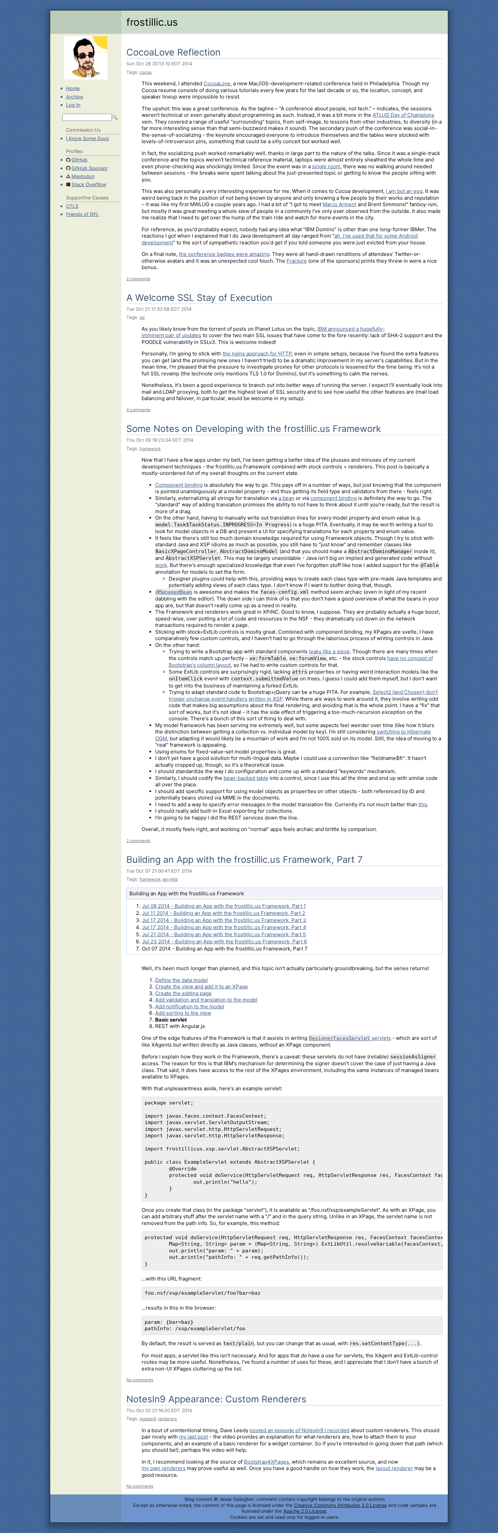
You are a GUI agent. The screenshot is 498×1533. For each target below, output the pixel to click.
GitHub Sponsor (89, 168)
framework (150, 448)
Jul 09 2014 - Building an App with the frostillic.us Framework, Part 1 (224, 906)
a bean (286, 498)
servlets (170, 879)
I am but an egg (404, 191)
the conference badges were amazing (224, 254)
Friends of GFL (82, 214)
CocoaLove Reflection (173, 52)
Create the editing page (183, 993)
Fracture (297, 261)
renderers (167, 1418)
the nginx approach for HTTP (257, 353)
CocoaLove (217, 83)
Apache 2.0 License (304, 1511)
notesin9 (148, 1418)
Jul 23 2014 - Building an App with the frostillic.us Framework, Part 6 (224, 941)
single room (326, 166)
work (161, 565)
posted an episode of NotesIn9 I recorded (299, 1430)
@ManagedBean (173, 592)
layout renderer (394, 1468)
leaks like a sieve (329, 651)
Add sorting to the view (183, 1013)
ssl (142, 317)
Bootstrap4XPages (266, 1462)
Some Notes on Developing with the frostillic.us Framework (253, 428)
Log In (73, 105)
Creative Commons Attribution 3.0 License (340, 1505)
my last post (193, 1436)
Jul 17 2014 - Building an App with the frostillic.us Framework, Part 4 (224, 927)
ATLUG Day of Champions (403, 115)
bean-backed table (246, 778)
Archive (74, 97)
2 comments (138, 278)
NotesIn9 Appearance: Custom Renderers (216, 1399)
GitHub (79, 159)
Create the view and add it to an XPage (201, 986)
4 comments (138, 409)
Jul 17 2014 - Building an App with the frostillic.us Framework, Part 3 (224, 920)
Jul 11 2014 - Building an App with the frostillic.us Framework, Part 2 (223, 913)
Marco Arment (339, 204)
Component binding (179, 485)
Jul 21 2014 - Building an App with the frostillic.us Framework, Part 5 (224, 934)
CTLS (72, 206)
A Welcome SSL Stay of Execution (199, 297)
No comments (139, 1379)
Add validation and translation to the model (206, 1000)
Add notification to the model (189, 1006)
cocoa (145, 72)
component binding (333, 498)
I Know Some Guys (87, 138)
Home (73, 88)
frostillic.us (152, 22)
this (422, 804)
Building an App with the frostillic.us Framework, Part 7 (244, 859)
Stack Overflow (88, 184)
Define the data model (181, 980)
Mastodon (83, 176)
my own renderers (164, 1468)
